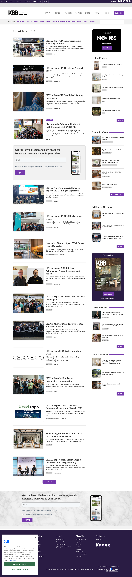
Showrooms (39, 559)
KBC (40, 1)
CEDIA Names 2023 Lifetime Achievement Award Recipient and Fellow (63, 270)
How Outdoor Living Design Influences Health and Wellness (113, 373)
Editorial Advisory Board (82, 554)
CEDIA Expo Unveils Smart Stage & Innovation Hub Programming (64, 461)
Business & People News (52, 418)
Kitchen (104, 67)
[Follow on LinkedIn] (124, 1)
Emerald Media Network (7, 1)
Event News (49, 54)
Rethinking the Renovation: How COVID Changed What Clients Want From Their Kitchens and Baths (112, 361)
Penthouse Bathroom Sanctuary (111, 99)
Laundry (38, 549)
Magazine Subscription (82, 539)
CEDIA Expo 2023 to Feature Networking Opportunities (60, 379)
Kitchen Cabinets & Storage (109, 165)
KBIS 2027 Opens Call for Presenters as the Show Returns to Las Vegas (112, 237)
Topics (57, 13)
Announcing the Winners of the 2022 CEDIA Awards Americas (64, 435)
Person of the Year (60, 544)
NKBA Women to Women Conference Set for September (113, 226)
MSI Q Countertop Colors (109, 184)
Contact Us (98, 539)
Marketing (38, 551)
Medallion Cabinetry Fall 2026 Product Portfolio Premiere (110, 161)
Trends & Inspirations (51, 254)
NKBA (45, 1)
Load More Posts (49, 482)
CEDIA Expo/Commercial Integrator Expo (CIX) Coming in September (64, 189)
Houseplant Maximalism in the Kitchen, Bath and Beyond (69, 21)
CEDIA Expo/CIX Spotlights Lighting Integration (64, 96)
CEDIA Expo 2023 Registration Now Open (64, 352)
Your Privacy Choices (102, 569)
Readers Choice (60, 539)
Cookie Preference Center (20, 569)
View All (120, 120)
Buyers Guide (79, 551)
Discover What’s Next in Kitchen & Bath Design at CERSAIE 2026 (63, 125)
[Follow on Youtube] (130, 1)
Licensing (27, 1)
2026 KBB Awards (32, 21)
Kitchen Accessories (107, 142)
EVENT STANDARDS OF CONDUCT (86, 569)
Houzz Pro (20, 21)
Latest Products (117, 194)
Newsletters (79, 556)
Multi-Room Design (41, 554)
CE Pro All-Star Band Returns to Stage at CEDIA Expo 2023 (65, 325)
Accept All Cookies (19, 564)
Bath (103, 101)
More (107, 13)
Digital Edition (79, 542)
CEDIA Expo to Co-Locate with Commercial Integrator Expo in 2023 (64, 407)
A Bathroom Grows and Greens (111, 110)
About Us (78, 544)
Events (87, 13)
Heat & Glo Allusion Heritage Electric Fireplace (113, 138)
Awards (97, 13)
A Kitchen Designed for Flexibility (112, 64)
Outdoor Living (106, 176)
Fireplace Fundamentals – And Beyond (111, 385)
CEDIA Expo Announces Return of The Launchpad (65, 298)
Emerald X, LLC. (105, 566)
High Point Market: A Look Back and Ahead (113, 214)
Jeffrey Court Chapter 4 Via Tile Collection (111, 173)
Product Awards (60, 542)
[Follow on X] (127, 1)
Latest (47, 13)
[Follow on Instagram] (121, 1)
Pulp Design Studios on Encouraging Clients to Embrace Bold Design (112, 325)
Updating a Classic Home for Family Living (112, 75)
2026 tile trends (45, 21)
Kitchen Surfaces (106, 152)
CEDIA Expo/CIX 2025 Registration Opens (64, 217)
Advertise (19, 1)
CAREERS (53, 569)
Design (38, 546)
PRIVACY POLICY (113, 571)
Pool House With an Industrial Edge (112, 87)
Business (38, 544)
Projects (68, 13)
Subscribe (118, 13)
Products (78, 13)
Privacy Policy (12, 560)
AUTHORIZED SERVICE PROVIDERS (66, 569)
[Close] (35, 537)
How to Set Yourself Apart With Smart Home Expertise (65, 244)
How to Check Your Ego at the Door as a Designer (112, 336)
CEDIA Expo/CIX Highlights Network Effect (64, 69)
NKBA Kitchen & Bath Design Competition (63, 547)
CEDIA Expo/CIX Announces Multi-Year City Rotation (64, 42)
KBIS (34, 1)
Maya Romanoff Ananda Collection (112, 150)
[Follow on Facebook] (119, 1)
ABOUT (48, 569)
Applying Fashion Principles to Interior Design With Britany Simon (112, 313)
